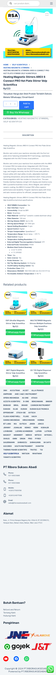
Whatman (37, 453)
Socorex (7, 446)
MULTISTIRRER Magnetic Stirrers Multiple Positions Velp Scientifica (41, 323)
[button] (18, 113)
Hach (34, 416)
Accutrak (15, 390)
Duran (24, 409)
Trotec (33, 450)
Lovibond (7, 431)
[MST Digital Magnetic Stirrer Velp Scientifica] (15, 353)
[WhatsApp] (26, 658)
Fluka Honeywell (11, 416)
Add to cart (26, 105)
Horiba (40, 420)
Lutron (48, 431)
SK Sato (47, 442)
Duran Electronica (39, 409)
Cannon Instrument (40, 405)
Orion (22, 438)
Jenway (7, 427)
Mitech (38, 435)
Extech (31, 413)
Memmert (18, 435)
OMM (14, 438)
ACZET (26, 390)
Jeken (32, 424)
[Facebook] (16, 658)
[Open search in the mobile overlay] (23, 3)
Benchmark (37, 401)
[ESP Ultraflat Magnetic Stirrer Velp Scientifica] (15, 303)
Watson (25, 453)
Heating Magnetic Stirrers (33, 118)
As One (25, 398)
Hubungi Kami (9, 615)
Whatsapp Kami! (16, 332)
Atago (34, 398)
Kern (35, 427)
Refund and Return (11, 609)
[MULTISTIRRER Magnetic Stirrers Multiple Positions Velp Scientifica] (41, 303)
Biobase (7, 405)
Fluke (26, 416)
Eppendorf (8, 413)
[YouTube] (5, 658)
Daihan (6, 409)
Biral (16, 405)
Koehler (45, 427)
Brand (25, 405)
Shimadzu (22, 442)
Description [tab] (28, 135)
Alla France (37, 390)
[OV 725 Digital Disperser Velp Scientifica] (41, 353)
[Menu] (51, 3)
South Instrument (24, 446)
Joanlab (17, 427)
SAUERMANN (9, 442)
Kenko (28, 427)
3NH (5, 390)
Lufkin (38, 431)
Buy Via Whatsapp (19, 112)
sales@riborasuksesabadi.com (19, 503)
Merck (29, 435)
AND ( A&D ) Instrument (26, 394)
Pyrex (38, 438)
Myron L (48, 435)
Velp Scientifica (12, 121)
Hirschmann (29, 420)
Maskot (7, 435)
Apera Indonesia (11, 398)
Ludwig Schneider (24, 431)
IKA (15, 424)
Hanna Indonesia (11, 420)
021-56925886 (14, 475)
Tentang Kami (9, 612)
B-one (26, 401)
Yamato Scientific (12, 457)
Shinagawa (35, 442)
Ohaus (6, 438)
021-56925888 (14, 483)
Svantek (40, 446)
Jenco (41, 424)
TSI (41, 450)
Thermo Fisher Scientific (15, 450)
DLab (15, 409)
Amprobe (7, 394)
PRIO (30, 438)
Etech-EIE (21, 413)
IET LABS (7, 424)
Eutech (23, 424)
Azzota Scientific (11, 401)
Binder (49, 401)
